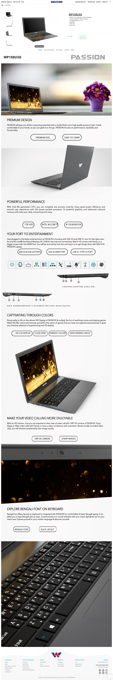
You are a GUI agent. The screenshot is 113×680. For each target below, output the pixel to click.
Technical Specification (49, 50)
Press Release (61, 666)
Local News (60, 662)
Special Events (78, 664)
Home (6, 662)
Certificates (7, 670)
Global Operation (8, 668)
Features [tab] (40, 50)
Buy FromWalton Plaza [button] (83, 37)
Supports (73, 50)
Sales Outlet (25, 664)
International (43, 662)
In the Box (66, 50)
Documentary (78, 666)
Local (41, 664)
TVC (76, 662)
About (6, 664)
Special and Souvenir (44, 666)
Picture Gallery (59, 50)
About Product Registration (29, 670)
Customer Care (26, 668)
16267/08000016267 (103, 662)
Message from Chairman (10, 666)
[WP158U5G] (9, 14)
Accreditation (8, 672)
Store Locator (26, 666)
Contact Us (25, 662)
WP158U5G (8, 5)
